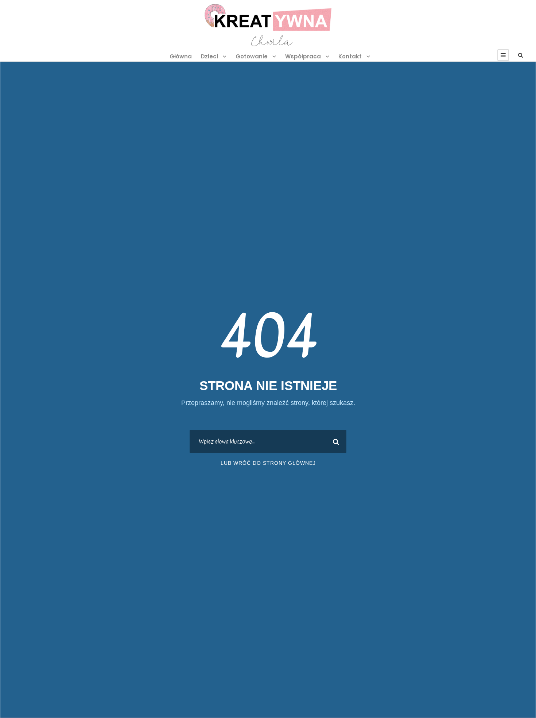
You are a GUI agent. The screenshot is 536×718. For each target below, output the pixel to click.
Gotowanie (252, 56)
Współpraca (303, 56)
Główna (181, 56)
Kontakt (350, 56)
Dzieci (209, 56)
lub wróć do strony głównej (268, 463)
